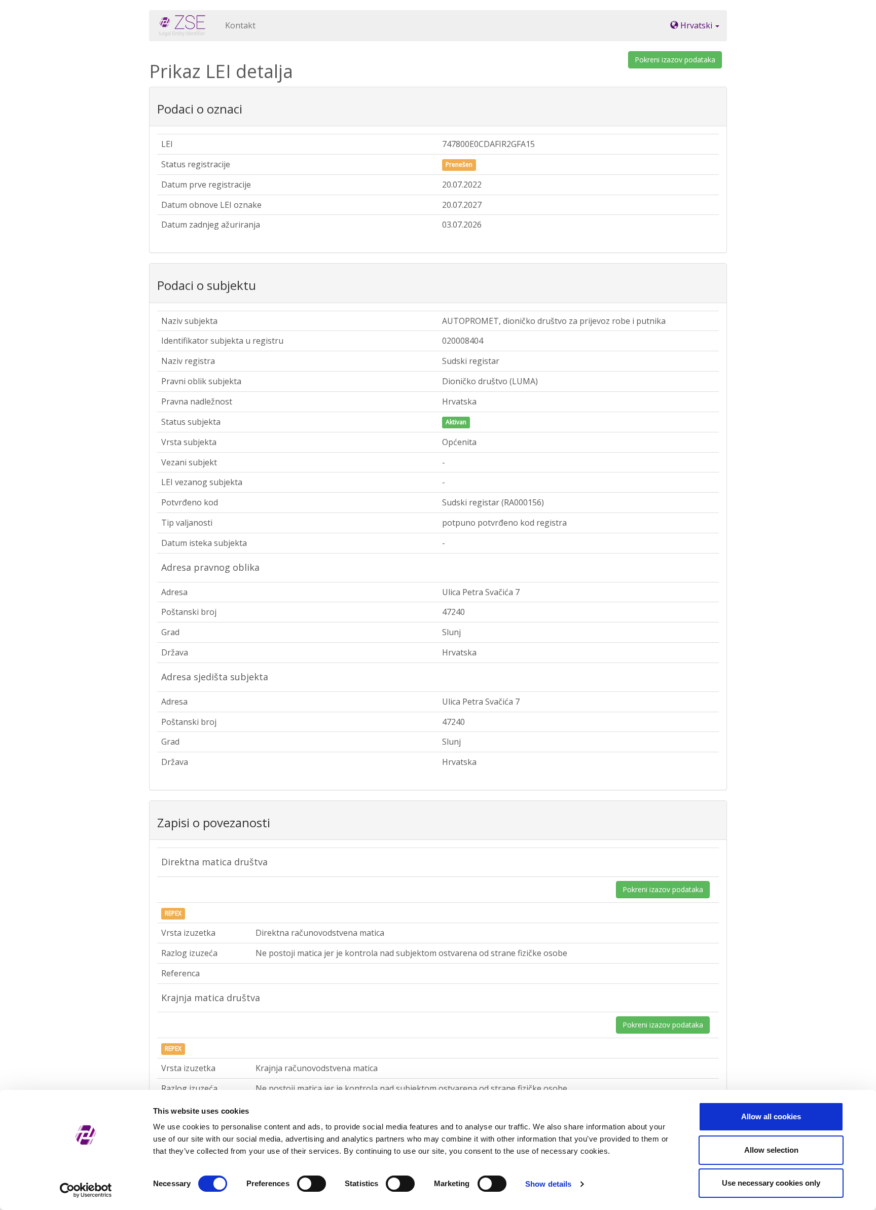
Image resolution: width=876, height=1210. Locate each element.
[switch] (311, 1184)
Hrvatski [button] (696, 25)
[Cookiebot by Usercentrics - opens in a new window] (86, 1190)
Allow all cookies (771, 1116)
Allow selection (771, 1150)
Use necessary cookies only (771, 1183)
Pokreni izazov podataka (675, 59)
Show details (548, 1184)
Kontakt (240, 25)
